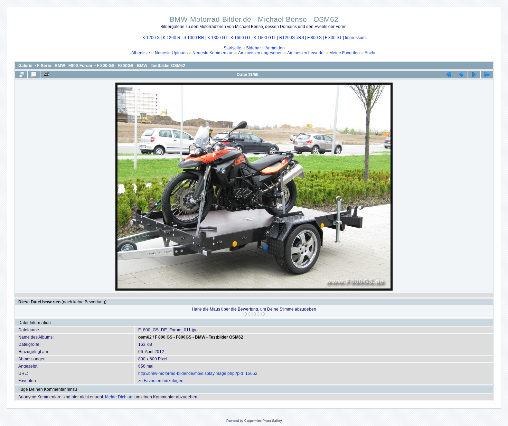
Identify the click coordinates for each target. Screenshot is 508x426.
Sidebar (253, 48)
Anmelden (275, 48)
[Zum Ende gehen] (487, 74)
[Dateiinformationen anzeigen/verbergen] (34, 74)
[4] (258, 314)
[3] (254, 314)
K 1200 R (171, 37)
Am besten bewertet (305, 52)
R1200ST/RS (291, 37)
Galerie (25, 65)
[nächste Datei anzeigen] (474, 74)
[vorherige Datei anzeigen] (461, 74)
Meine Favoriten (344, 52)
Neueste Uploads (171, 52)
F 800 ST (333, 37)
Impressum (355, 37)
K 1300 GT (217, 37)
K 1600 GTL (265, 37)
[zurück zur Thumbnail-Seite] (21, 74)
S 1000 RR (194, 37)
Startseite (232, 48)
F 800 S (314, 37)
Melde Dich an (118, 397)
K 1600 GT (241, 37)
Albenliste (140, 52)
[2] (249, 314)
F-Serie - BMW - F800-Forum (64, 65)
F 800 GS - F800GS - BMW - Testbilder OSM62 (141, 65)
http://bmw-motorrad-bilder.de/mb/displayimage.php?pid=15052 (197, 373)
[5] (263, 314)
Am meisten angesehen (260, 52)
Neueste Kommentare (213, 52)
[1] (245, 314)
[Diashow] (46, 74)
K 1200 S (151, 37)
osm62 (145, 337)
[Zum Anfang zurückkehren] (448, 74)
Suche (371, 52)
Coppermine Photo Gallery (263, 421)
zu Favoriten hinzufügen (161, 380)
